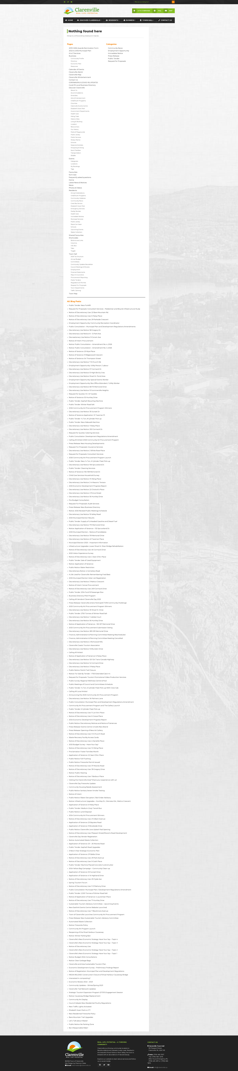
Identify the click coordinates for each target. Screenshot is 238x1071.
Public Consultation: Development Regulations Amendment (93, 436)
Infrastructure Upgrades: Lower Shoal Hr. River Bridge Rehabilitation (96, 546)
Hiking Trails (75, 116)
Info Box (74, 246)
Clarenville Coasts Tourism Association (84, 645)
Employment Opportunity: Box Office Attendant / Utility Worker (94, 383)
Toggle (73, 251)
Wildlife (73, 155)
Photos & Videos (75, 188)
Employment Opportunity (118, 51)
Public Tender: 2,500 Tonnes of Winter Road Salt (88, 893)
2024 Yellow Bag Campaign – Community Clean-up (89, 868)
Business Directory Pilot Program (82, 596)
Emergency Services (78, 209)
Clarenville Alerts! (76, 72)
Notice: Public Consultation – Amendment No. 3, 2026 (90, 348)
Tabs (72, 248)
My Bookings (75, 166)
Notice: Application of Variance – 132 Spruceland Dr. (89, 528)
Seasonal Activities (77, 145)
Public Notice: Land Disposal (80, 812)
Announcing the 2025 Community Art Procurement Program (93, 695)
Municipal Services (77, 219)
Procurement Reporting (79, 277)
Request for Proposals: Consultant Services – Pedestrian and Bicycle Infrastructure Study (104, 309)
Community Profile (77, 58)
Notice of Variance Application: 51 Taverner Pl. (87, 415)
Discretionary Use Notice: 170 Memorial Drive (87, 525)
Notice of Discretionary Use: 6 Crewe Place (86, 716)
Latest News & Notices (78, 183)
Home (70, 20)
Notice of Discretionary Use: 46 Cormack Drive (87, 550)
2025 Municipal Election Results (81, 518)
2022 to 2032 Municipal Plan (80, 51)
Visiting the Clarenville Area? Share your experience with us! (93, 780)
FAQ (159, 11)
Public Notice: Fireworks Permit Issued (84, 762)
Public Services (76, 137)
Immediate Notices (77, 216)
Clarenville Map (75, 75)
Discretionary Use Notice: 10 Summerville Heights (89, 390)
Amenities (74, 95)
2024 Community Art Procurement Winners (86, 815)
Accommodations (77, 93)
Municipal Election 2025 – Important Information (88, 543)
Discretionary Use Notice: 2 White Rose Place (87, 450)
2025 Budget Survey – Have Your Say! (83, 744)
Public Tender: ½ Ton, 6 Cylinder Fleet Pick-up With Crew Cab (93, 688)
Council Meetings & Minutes (80, 267)
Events (71, 159)
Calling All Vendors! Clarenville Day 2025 (85, 599)
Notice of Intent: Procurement (81, 341)
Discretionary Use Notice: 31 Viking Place (85, 479)
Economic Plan (76, 64)
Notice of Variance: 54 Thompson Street (85, 358)
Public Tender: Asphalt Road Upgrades (84, 847)
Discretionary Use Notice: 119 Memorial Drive (86, 535)
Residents (113, 20)
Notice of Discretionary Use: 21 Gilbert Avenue (87, 819)
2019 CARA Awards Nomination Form (84, 48)
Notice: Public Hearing (78, 773)
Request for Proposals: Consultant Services (86, 454)
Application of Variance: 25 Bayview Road (85, 822)
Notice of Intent (75, 794)
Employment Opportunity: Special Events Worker (88, 380)
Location (74, 124)
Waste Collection (76, 232)
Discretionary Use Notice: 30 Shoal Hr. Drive (86, 610)
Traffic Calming (76, 290)
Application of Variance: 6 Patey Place (84, 805)
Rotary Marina (75, 140)
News (71, 185)
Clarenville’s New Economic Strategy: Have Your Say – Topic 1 (93, 953)
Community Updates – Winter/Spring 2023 (86, 985)
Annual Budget (76, 259)
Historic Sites (75, 119)
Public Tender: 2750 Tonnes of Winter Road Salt (88, 613)
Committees (75, 262)
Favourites (73, 172)
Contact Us (166, 20)
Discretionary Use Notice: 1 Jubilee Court (85, 617)
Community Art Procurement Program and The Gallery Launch (94, 705)
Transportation (76, 153)
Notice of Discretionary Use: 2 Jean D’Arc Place (87, 557)
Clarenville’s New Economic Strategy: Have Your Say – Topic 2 (93, 950)
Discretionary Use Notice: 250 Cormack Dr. (86, 429)
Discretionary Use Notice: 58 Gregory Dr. (85, 330)
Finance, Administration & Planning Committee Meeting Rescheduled (97, 635)
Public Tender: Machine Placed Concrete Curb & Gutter (91, 865)
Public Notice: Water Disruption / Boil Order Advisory (90, 798)
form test (72, 175)
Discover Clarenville (89, 20)
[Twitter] (68, 2)
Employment (75, 269)
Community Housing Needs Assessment (85, 787)
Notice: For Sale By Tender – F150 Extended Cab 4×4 (89, 674)
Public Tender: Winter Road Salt (81, 404)
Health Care (75, 114)
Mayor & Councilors (77, 275)
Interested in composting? (79, 978)
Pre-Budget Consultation (79, 500)
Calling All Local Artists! (78, 691)
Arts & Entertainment (78, 98)
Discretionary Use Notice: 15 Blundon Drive (86, 649)
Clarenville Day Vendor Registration (83, 837)
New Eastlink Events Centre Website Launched (88, 907)
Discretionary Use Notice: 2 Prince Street (85, 493)
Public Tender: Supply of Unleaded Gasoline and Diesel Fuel (93, 521)
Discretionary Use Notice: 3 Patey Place (84, 667)
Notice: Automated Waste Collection (83, 840)
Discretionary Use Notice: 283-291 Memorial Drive (88, 631)
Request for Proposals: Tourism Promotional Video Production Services (97, 677)
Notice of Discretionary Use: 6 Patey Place (85, 316)
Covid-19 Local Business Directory (82, 85)
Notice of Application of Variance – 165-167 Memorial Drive (92, 624)
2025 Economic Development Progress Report (88, 486)
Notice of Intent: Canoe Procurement (84, 585)
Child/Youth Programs (78, 101)
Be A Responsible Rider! (78, 1028)
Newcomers (75, 127)
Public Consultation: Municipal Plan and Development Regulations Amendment (101, 702)
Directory (74, 61)
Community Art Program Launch (82, 929)
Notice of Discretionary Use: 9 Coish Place (85, 861)
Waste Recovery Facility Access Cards (84, 737)
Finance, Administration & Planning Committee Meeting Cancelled (96, 638)
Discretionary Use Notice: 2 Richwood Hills (86, 642)
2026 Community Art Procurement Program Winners (90, 408)
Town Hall (147, 20)
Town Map (73, 294)
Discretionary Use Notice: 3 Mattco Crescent (86, 582)
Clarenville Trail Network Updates (82, 989)
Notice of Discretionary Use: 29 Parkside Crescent (88, 319)
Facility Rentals (76, 211)
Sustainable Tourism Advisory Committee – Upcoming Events (94, 904)
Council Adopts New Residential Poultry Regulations (90, 1003)
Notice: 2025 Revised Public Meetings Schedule (88, 511)
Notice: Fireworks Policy (78, 925)
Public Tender (113, 58)
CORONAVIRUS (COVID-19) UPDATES (83, 82)
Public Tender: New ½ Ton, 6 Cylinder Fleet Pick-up (89, 461)
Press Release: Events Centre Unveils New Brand (88, 727)
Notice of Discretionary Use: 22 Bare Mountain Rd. (88, 312)
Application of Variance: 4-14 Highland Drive (86, 875)
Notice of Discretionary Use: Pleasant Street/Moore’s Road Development (98, 833)
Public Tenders (76, 280)
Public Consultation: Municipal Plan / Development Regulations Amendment (100, 890)
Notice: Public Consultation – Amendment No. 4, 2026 (90, 344)
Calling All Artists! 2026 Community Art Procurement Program (94, 440)
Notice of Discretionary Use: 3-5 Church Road (87, 734)
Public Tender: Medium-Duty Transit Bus (85, 808)
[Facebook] (64, 2)
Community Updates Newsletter (82, 264)
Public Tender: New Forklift (80, 305)
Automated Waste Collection (80, 922)
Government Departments (80, 111)
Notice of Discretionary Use (80, 946)
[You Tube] (71, 2)
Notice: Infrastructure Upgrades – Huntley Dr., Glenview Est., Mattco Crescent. (100, 801)
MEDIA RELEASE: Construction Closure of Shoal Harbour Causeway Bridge (98, 975)
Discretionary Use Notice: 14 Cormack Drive (86, 663)
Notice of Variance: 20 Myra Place (82, 351)
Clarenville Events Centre (79, 106)
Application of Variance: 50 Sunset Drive (85, 872)
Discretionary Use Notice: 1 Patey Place (84, 426)
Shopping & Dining (77, 148)
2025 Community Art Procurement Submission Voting (90, 628)
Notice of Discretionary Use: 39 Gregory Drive (87, 769)
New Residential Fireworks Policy (82, 1014)
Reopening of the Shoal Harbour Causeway (86, 932)
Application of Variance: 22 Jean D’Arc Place (86, 755)
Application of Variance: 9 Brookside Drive (85, 826)
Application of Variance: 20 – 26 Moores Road (86, 844)
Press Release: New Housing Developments (86, 443)
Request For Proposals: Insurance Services (86, 447)
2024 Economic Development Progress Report (88, 720)
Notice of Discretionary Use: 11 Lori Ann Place (86, 713)
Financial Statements (78, 272)
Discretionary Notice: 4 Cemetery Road (84, 571)
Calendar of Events (76, 69)
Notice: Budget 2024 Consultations (83, 957)
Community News (77, 201)
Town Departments (77, 288)
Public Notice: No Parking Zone (81, 1024)
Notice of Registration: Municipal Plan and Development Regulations (96, 971)
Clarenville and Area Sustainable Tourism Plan (87, 964)
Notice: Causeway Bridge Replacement (84, 996)
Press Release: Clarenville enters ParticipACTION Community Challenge (98, 603)
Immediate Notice (115, 53)
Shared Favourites (76, 235)
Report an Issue (76, 224)
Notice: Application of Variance (81, 564)
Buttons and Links (77, 240)
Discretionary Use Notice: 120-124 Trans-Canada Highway (91, 659)
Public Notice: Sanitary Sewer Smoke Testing (87, 790)
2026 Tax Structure (77, 256)
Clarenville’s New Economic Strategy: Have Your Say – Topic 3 (93, 943)
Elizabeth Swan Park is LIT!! (79, 1010)
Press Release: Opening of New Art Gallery (86, 730)
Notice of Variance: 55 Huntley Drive (83, 397)
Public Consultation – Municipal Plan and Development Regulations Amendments (102, 327)
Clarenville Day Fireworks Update (82, 783)
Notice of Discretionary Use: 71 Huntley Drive (86, 900)
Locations (74, 164)
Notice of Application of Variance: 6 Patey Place (87, 656)
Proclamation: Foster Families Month (84, 752)
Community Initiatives (78, 198)
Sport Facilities (76, 150)
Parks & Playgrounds (78, 132)
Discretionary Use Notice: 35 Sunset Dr (84, 412)
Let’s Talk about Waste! (78, 1021)
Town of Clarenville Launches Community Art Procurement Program (96, 914)
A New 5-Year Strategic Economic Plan (84, 851)
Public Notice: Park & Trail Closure (82, 670)
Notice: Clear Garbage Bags (80, 960)
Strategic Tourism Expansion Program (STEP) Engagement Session (96, 992)
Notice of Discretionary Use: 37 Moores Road (86, 766)
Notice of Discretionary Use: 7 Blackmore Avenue (88, 911)
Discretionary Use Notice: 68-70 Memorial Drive (88, 387)
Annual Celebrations (77, 193)
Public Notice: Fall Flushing (80, 759)
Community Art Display (78, 999)
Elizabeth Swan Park (78, 108)
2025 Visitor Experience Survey (81, 553)
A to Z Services (144, 11)
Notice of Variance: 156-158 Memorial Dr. (84, 472)
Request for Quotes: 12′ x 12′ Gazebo (83, 394)
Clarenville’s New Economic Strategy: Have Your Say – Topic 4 (93, 939)
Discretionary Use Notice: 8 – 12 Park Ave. (85, 334)
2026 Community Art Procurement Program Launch (90, 458)
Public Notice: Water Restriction (81, 567)
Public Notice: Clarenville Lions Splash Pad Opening (89, 829)
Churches (74, 103)
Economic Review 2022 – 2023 (81, 982)
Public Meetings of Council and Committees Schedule (91, 684)
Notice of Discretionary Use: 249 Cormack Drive (88, 589)
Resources (74, 66)
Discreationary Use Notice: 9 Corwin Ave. (85, 337)
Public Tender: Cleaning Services (82, 468)
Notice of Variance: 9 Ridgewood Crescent (86, 355)
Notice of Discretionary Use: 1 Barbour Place (86, 776)
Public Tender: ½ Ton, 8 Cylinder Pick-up (85, 419)
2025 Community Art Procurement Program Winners (90, 606)
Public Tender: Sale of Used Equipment (85, 560)
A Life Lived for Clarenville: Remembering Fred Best (89, 574)
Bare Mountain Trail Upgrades (81, 1017)
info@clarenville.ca (160, 1067)
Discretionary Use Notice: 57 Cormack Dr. (85, 369)
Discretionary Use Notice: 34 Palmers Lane (86, 698)
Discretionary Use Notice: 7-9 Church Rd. (85, 362)
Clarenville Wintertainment (80, 77)
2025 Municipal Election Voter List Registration (87, 578)
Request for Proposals (117, 61)
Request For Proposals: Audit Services (84, 504)
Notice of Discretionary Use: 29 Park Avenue (86, 858)
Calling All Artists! (76, 652)
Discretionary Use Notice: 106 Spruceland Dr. (86, 465)
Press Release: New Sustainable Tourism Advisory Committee (93, 918)
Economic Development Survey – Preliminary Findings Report (94, 968)
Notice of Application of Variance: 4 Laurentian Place (90, 897)
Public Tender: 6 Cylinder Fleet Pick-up (84, 709)
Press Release (113, 56)
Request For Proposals (78, 285)
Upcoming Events (77, 229)
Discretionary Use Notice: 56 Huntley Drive (86, 497)
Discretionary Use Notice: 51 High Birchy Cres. (87, 373)
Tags (72, 169)
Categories (74, 161)
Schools (73, 142)
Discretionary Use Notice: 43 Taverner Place (86, 539)
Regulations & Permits (78, 283)
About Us (74, 90)
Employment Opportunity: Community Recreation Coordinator (94, 323)
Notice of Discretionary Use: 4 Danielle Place (86, 741)
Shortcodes (73, 238)
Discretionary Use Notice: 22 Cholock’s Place (86, 489)
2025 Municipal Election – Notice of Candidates (87, 532)
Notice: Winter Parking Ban (80, 936)
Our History (75, 129)
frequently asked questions (80, 177)
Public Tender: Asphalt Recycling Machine (86, 401)
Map (170, 11)
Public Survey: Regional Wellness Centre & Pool (88, 681)
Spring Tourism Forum (78, 883)
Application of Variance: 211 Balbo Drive (84, 854)
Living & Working (76, 121)
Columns (74, 243)
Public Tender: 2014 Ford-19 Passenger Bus (86, 592)
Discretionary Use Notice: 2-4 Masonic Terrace (87, 482)
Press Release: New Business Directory (84, 507)
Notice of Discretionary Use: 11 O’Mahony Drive (87, 886)
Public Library (75, 135)
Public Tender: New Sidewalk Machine (84, 422)
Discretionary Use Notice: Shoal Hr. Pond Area (87, 376)
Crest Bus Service (76, 203)
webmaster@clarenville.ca (81, 1065)
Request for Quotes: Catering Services (84, 433)
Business (130, 20)
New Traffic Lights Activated (80, 1007)
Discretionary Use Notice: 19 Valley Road (85, 514)
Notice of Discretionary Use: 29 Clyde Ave (85, 879)
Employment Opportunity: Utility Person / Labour (88, 365)
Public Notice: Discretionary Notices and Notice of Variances (93, 723)
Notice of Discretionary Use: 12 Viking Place (86, 748)
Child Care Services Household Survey (84, 475)
